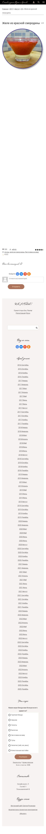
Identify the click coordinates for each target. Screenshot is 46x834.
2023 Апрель (23, 669)
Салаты (14, 725)
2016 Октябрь (23, 369)
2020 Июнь (23, 537)
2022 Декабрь (23, 654)
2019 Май (23, 490)
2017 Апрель (23, 392)
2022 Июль (23, 634)
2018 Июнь (23, 447)
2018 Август (23, 455)
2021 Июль (23, 587)
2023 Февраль (23, 662)
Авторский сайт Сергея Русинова (23, 806)
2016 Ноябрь (23, 373)
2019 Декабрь (23, 517)
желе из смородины (17, 252)
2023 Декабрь (23, 681)
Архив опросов (27, 762)
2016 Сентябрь (23, 365)
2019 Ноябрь (23, 513)
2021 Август (23, 591)
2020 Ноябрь (23, 556)
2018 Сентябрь (23, 459)
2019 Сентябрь (23, 506)
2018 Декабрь (23, 470)
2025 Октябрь (23, 685)
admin (14, 249)
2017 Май (23, 396)
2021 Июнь (23, 584)
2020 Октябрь (23, 552)
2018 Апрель (23, 439)
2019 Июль (23, 498)
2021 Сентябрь (23, 595)
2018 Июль (23, 451)
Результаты (17, 762)
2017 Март (23, 388)
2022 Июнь (23, 630)
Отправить (16, 287)
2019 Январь (23, 474)
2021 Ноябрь (23, 603)
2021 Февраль (23, 568)
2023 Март (23, 666)
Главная (5, 9)
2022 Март (23, 619)
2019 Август (23, 502)
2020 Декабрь (23, 560)
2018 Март (23, 435)
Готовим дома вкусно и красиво (14, 2)
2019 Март (23, 482)
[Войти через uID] (17, 274)
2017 (11, 9)
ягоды (6, 252)
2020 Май (23, 533)
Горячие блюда (17, 715)
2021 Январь (23, 564)
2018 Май (23, 443)
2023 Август (23, 673)
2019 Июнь (23, 494)
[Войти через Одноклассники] (29, 274)
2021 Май (23, 580)
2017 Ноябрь (23, 420)
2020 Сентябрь (23, 548)
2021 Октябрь (23, 599)
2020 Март (23, 529)
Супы (13, 740)
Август (17, 9)
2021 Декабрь (23, 607)
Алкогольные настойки (19, 750)
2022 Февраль (23, 615)
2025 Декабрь (23, 689)
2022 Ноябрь (23, 650)
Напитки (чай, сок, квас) (20, 745)
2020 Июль (23, 541)
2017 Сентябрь (23, 412)
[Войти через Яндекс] (25, 274)
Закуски (14, 720)
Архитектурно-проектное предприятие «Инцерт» (23, 811)
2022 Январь (23, 611)
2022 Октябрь (23, 646)
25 (22, 9)
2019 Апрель (23, 486)
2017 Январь (23, 381)
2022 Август (23, 638)
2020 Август (23, 545)
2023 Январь (23, 658)
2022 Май (23, 627)
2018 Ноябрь (23, 466)
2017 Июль (23, 404)
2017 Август (23, 408)
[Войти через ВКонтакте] (21, 274)
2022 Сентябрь (23, 642)
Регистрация (20, 313)
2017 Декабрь (23, 424)
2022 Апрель (23, 623)
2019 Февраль (23, 478)
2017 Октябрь (23, 416)
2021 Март (23, 572)
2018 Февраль (23, 431)
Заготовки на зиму (32, 252)
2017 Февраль (23, 384)
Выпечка (14, 730)
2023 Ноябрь (23, 677)
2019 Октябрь (23, 509)
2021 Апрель (23, 576)
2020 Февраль (23, 525)
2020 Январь (23, 521)
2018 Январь (23, 427)
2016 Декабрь (23, 377)
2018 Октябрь (23, 463)
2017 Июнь (23, 400)
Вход (28, 313)
